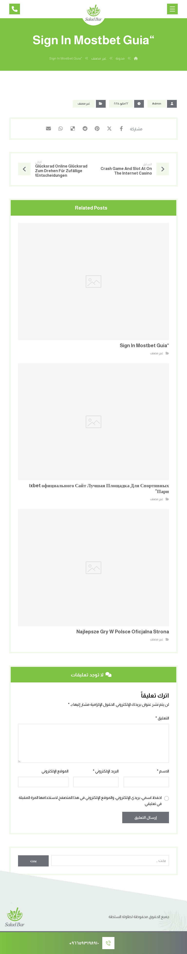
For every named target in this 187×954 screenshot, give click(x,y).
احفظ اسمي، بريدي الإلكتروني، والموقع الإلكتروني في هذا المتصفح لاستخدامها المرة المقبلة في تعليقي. (90, 800)
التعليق (162, 718)
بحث (33, 861)
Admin (156, 103)
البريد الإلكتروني (106, 771)
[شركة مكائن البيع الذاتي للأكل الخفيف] (93, 13)
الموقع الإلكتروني (55, 771)
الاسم (163, 771)
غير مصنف (84, 103)
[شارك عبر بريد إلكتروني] (48, 128)
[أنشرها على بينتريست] (97, 128)
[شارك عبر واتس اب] (60, 128)
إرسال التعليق (145, 817)
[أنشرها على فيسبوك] (121, 128)
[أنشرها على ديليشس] (73, 128)
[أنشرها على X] (109, 128)
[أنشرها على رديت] (85, 128)
